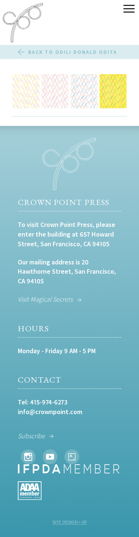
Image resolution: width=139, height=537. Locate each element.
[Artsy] (71, 456)
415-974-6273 (48, 402)
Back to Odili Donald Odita (72, 52)
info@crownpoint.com (50, 411)
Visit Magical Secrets (45, 299)
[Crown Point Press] (23, 24)
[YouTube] (50, 456)
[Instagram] (28, 456)
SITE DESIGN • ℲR (69, 522)
